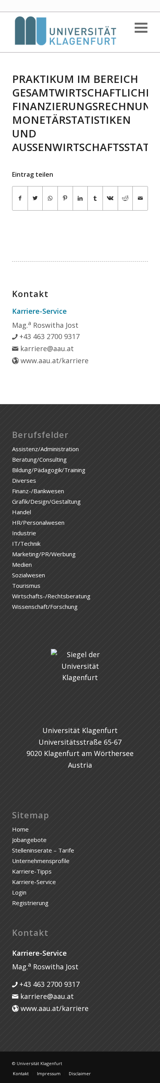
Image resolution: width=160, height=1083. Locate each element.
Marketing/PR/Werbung (44, 554)
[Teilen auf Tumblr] (95, 198)
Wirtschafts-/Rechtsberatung (51, 596)
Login (19, 892)
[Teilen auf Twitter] (35, 198)
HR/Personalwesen (38, 522)
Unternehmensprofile (41, 861)
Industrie (24, 533)
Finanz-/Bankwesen (38, 491)
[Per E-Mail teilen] (140, 198)
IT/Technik (26, 543)
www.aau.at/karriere (54, 360)
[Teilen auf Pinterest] (65, 198)
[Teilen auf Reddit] (125, 198)
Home (20, 829)
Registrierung (30, 903)
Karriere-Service (34, 882)
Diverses (24, 480)
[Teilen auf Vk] (110, 198)
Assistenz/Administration (45, 449)
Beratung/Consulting (39, 459)
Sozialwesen (28, 575)
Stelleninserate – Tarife (43, 850)
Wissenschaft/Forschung (45, 606)
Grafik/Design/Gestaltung (46, 501)
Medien (22, 564)
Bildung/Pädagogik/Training (48, 470)
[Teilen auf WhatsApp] (50, 198)
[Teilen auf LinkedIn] (80, 198)
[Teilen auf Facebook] (20, 198)
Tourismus (26, 585)
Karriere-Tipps (32, 871)
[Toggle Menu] (140, 28)
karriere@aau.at (46, 348)
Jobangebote (29, 840)
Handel (21, 512)
